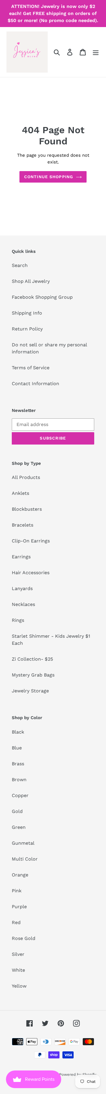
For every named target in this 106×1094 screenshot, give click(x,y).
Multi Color (25, 859)
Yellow (19, 986)
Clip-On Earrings (31, 541)
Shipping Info (27, 313)
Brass (18, 763)
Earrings (21, 556)
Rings (18, 620)
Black (18, 732)
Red (16, 922)
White (18, 970)
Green (19, 827)
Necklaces (23, 604)
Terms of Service (30, 367)
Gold (17, 811)
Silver (18, 954)
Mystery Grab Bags (33, 675)
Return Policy (27, 329)
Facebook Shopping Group (42, 297)
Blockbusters (27, 509)
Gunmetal (23, 843)
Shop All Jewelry (31, 281)
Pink (16, 890)
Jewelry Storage (30, 691)
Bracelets (22, 525)
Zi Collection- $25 (32, 659)
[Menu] (95, 52)
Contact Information (35, 383)
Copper (20, 795)
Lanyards (22, 588)
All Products (26, 477)
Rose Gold (23, 938)
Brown (19, 779)
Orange (20, 875)
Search (20, 265)
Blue (17, 748)
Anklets (20, 493)
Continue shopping (48, 176)
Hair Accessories (30, 572)
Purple (19, 906)
